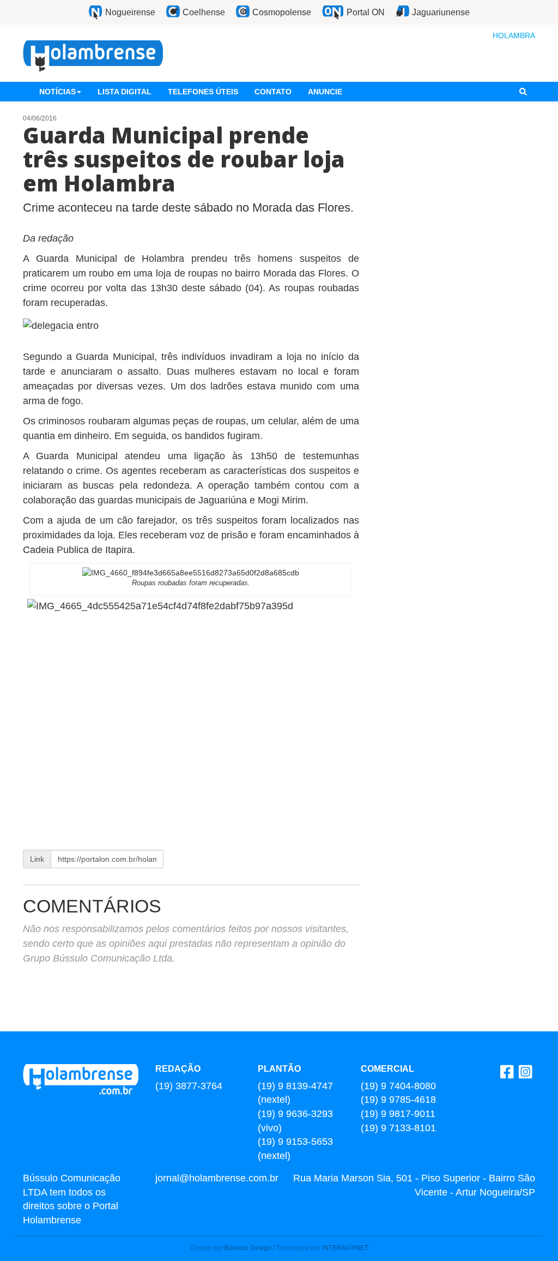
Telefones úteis (203, 91)
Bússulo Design (248, 1248)
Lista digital (124, 91)
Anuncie (325, 91)
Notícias (57, 91)
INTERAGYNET (345, 1248)
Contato (273, 91)
